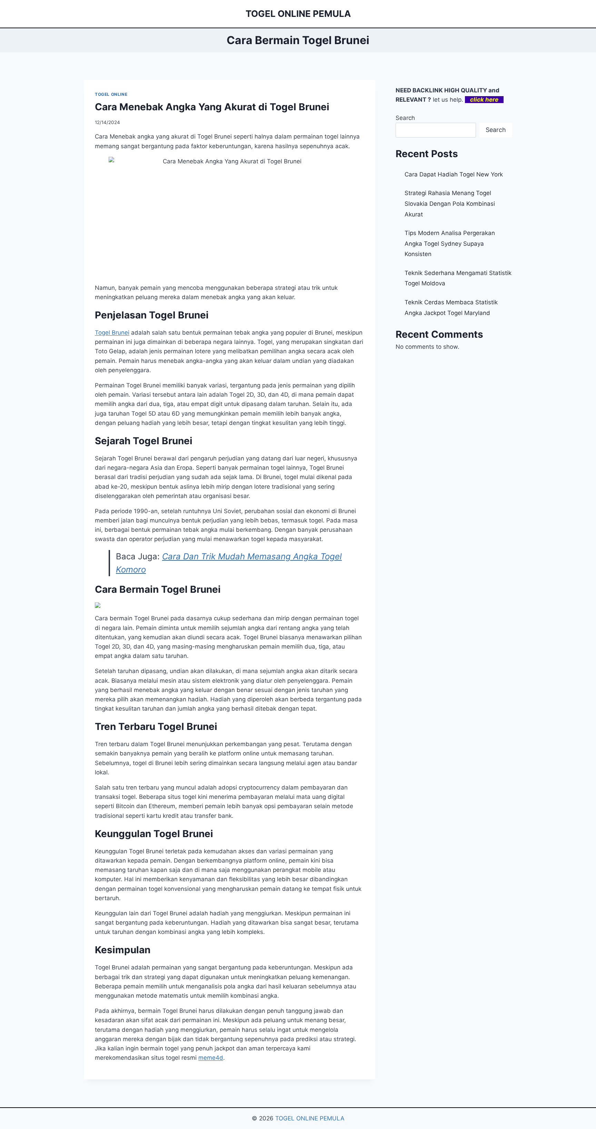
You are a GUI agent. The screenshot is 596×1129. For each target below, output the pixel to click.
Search (405, 117)
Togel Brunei (112, 332)
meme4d (210, 1057)
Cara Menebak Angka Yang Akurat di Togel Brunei (212, 107)
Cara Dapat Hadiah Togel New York (454, 174)
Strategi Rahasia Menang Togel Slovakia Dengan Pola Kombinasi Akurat (450, 203)
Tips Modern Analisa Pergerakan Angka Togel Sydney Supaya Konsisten (450, 243)
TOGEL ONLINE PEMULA (310, 1118)
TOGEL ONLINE (111, 94)
